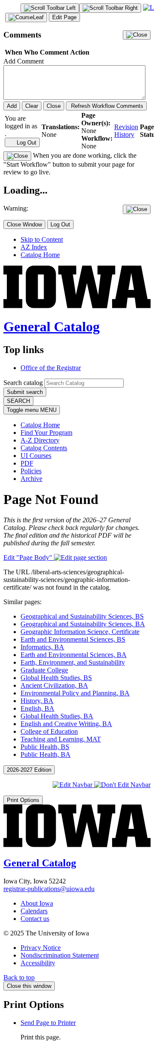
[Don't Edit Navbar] (122, 784)
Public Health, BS (45, 746)
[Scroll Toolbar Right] (110, 8)
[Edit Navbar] (73, 784)
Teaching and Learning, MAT (61, 739)
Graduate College (44, 670)
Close (54, 106)
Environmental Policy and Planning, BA (75, 693)
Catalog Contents (44, 448)
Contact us (35, 918)
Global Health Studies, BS (56, 677)
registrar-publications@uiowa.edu (49, 888)
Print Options (23, 800)
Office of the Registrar (51, 367)
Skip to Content (42, 239)
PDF (27, 463)
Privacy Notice (41, 947)
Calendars (34, 911)
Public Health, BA (46, 754)
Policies (31, 471)
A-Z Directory (40, 440)
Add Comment (23, 61)
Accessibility (38, 963)
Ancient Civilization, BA (54, 685)
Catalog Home (40, 254)
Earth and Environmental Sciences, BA (74, 654)
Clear (31, 106)
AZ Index (34, 247)
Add (12, 106)
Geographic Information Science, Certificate (80, 631)
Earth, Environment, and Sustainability (73, 662)
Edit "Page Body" (28, 557)
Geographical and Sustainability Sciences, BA (83, 624)
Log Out (25, 142)
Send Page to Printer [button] (48, 1022)
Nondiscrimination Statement (60, 955)
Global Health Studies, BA (57, 716)
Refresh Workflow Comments (106, 106)
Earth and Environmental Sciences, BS (73, 639)
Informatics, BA (42, 647)
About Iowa (37, 903)
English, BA (37, 708)
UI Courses (36, 455)
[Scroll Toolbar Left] (50, 8)
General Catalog (51, 326)
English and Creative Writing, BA (66, 723)
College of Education (49, 731)
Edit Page (64, 17)
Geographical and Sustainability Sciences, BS (82, 616)
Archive (31, 478)
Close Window (24, 224)
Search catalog (23, 382)
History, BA (37, 700)
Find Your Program (46, 432)
